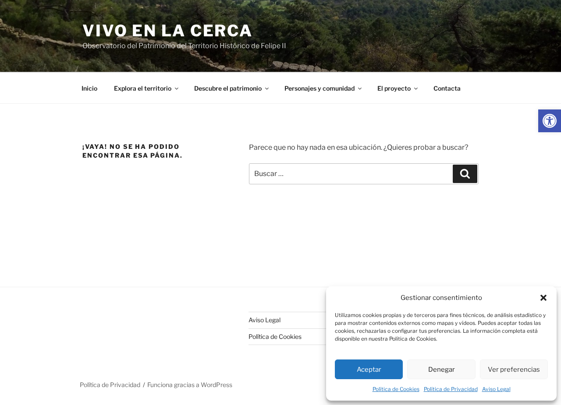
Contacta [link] (447, 88)
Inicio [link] (89, 88)
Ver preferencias (514, 369)
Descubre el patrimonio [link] (228, 88)
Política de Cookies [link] (396, 389)
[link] (549, 120)
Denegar (441, 369)
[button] (543, 297)
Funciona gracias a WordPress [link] (189, 384)
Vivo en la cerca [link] (167, 30)
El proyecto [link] (394, 88)
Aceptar (369, 369)
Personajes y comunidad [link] (319, 88)
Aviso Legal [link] (496, 389)
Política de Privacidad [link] (451, 389)
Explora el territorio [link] (142, 88)
